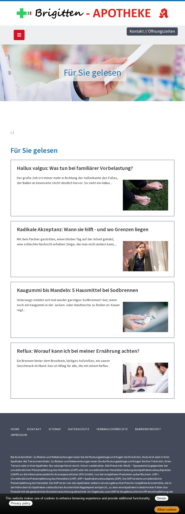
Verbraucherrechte (112, 429)
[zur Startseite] (92, 12)
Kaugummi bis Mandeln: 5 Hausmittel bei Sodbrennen (77, 290)
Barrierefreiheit (148, 429)
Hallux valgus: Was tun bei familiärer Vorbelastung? (75, 168)
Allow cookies (167, 509)
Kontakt (34, 429)
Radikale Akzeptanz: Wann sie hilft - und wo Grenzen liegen (82, 229)
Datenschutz (78, 429)
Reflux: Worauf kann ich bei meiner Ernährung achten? (78, 350)
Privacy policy (21, 503)
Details (161, 498)
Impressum (19, 435)
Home (15, 429)
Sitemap (55, 429)
